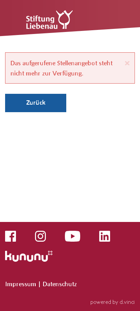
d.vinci (127, 301)
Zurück (36, 102)
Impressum (21, 284)
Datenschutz (60, 284)
